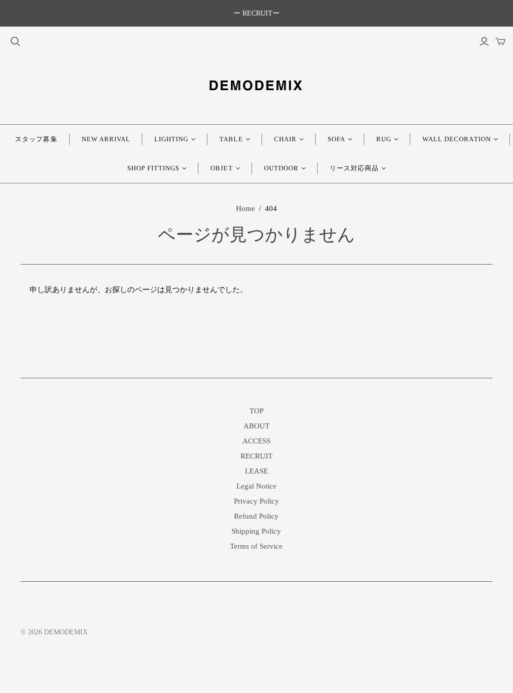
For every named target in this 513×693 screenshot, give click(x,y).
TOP (256, 411)
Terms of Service (256, 546)
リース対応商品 (354, 168)
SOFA (336, 139)
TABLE (230, 139)
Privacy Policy (256, 501)
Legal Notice (256, 486)
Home (245, 208)
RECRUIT (256, 456)
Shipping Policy (256, 531)
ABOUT (256, 426)
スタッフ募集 (36, 139)
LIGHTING (171, 139)
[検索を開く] (16, 42)
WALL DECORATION (456, 139)
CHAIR (285, 139)
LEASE (256, 471)
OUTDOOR (281, 168)
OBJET (221, 168)
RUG (383, 139)
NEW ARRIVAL (106, 139)
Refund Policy (256, 516)
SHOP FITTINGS (153, 168)
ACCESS (256, 441)
